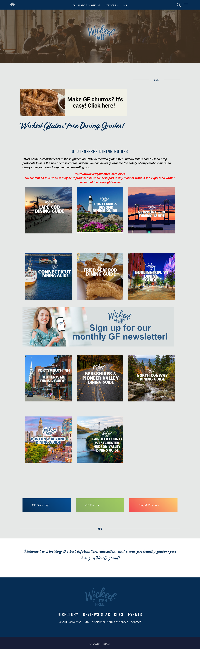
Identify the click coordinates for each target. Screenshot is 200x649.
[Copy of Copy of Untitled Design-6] (73, 115)
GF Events (92, 505)
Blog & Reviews (149, 505)
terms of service (118, 622)
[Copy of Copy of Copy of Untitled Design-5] (98, 345)
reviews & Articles (103, 614)
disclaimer (98, 622)
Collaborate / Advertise (86, 5)
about (63, 622)
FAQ (125, 5)
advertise (75, 622)
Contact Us (112, 5)
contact (136, 622)
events (135, 614)
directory (68, 614)
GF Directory (40, 505)
